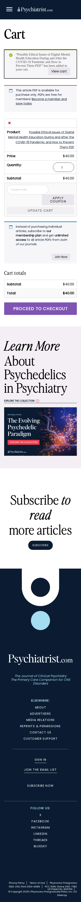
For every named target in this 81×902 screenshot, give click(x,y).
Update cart (40, 210)
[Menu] (9, 9)
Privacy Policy (17, 883)
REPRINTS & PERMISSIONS (40, 726)
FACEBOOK (40, 821)
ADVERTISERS (40, 714)
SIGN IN (41, 760)
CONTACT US (41, 732)
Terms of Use (37, 883)
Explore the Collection (19, 401)
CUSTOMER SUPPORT (40, 739)
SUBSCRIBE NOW (40, 786)
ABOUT (40, 707)
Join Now (61, 257)
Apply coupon (58, 200)
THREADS (40, 840)
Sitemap (62, 895)
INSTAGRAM (40, 827)
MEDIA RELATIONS (40, 720)
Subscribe (40, 545)
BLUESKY (40, 846)
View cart (59, 71)
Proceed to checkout (40, 309)
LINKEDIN (40, 834)
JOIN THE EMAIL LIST (40, 770)
